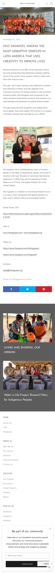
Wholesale (7, 432)
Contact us (8, 464)
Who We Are (8, 446)
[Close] (50, 529)
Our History (8, 451)
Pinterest (7, 520)
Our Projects (8, 479)
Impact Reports (9, 488)
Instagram (7, 516)
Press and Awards (10, 460)
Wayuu (6, 497)
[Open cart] (52, 3)
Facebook (7, 511)
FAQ (5, 427)
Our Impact (8, 483)
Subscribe (27, 564)
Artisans (6, 492)
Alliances (6, 455)
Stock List (7, 423)
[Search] (47, 4)
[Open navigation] (3, 3)
